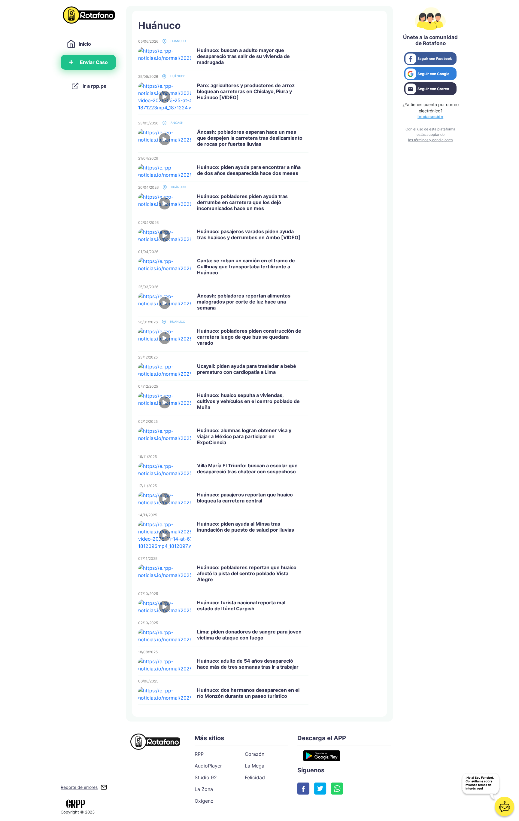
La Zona (204, 789)
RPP (199, 754)
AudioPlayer (208, 766)
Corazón (254, 754)
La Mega (254, 766)
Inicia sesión (430, 116)
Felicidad (255, 777)
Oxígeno (204, 801)
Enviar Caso (94, 62)
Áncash (176, 122)
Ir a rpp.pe (95, 86)
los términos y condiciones (430, 140)
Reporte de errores (79, 787)
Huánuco (178, 41)
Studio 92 (206, 777)
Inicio (85, 44)
